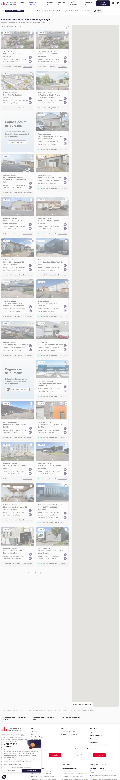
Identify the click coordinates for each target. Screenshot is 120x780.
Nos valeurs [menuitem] (94, 742)
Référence (78, 752)
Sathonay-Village (75, 710)
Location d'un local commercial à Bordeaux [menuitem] (74, 773)
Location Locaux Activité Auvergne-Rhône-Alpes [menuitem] (103, 776)
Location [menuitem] (34, 731)
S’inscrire (55, 755)
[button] (23, 11)
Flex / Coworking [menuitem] (36, 737)
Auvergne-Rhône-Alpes (55, 710)
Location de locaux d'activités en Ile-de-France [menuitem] (102, 771)
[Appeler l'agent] (30, 57)
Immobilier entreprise (19, 710)
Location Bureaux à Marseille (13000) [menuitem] (43, 776)
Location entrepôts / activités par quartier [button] (14, 718)
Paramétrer (11, 770)
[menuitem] (113, 3)
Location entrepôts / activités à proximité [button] (43, 718)
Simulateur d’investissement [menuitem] (69, 734)
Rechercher (99, 755)
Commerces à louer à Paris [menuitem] (69, 771)
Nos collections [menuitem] (36, 739)
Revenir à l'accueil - (6, 710)
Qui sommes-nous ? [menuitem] (97, 735)
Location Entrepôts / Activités (37, 710)
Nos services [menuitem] (94, 739)
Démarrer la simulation (17, 142)
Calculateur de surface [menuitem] (68, 731)
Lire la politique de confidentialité (12, 764)
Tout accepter (31, 770)
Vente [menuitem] (33, 734)
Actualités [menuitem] (93, 728)
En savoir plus (27, 67)
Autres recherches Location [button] (70, 717)
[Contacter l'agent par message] (30, 61)
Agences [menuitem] (93, 732)
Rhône (66, 710)
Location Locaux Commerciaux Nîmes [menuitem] (72, 776)
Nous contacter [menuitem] (103, 3)
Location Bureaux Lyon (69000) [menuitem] (41, 773)
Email (32, 752)
